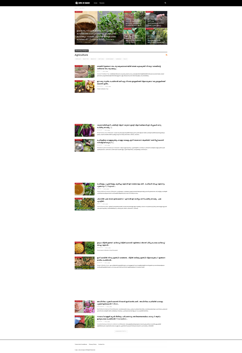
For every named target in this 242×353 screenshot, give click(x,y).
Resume (102, 3)
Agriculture (78, 11)
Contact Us (101, 344)
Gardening (118, 59)
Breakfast (93, 59)
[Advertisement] (121, 108)
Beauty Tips (86, 59)
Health (125, 59)
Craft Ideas (101, 59)
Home (95, 3)
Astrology (78, 59)
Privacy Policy (92, 344)
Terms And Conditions (81, 344)
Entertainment (110, 59)
